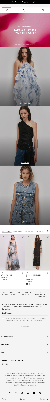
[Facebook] (16, 393)
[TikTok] (22, 393)
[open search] (7, 10)
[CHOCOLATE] (27, 284)
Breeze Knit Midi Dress (33, 276)
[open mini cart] (47, 10)
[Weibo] (40, 393)
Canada (5, 364)
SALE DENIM (25, 222)
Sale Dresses (18, 231)
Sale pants (39, 231)
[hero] (25, 76)
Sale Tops (29, 231)
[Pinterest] (28, 393)
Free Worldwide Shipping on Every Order (25, 2)
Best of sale (7, 231)
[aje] (25, 10)
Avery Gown (7, 275)
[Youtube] (34, 393)
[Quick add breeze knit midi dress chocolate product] (48, 273)
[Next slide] (47, 231)
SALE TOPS (25, 162)
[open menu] (3, 10)
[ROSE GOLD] (29, 284)
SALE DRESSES (25, 103)
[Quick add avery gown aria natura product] (23, 273)
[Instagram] (10, 393)
